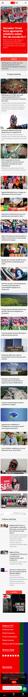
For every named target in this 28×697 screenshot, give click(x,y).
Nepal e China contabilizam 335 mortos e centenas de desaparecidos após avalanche (18, 556)
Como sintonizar (9, 637)
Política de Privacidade (12, 644)
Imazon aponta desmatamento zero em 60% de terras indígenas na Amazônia (13, 311)
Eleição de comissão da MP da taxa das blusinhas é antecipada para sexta (13, 262)
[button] (2, 3)
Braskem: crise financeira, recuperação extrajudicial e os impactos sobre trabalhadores (12, 381)
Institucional (7, 629)
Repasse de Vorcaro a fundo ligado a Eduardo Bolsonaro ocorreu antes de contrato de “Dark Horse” (18, 529)
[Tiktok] (15, 655)
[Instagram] (8, 655)
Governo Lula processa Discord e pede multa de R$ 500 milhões (18, 571)
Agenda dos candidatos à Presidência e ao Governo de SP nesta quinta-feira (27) (12, 426)
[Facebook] (13, 655)
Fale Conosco (8, 633)
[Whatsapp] (5, 655)
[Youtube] (3, 655)
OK (14, 682)
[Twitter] (10, 655)
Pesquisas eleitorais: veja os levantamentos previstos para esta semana (13, 357)
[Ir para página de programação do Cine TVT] (14, 515)
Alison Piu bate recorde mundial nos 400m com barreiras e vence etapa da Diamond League (14, 238)
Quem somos (8, 640)
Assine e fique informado (13, 673)
